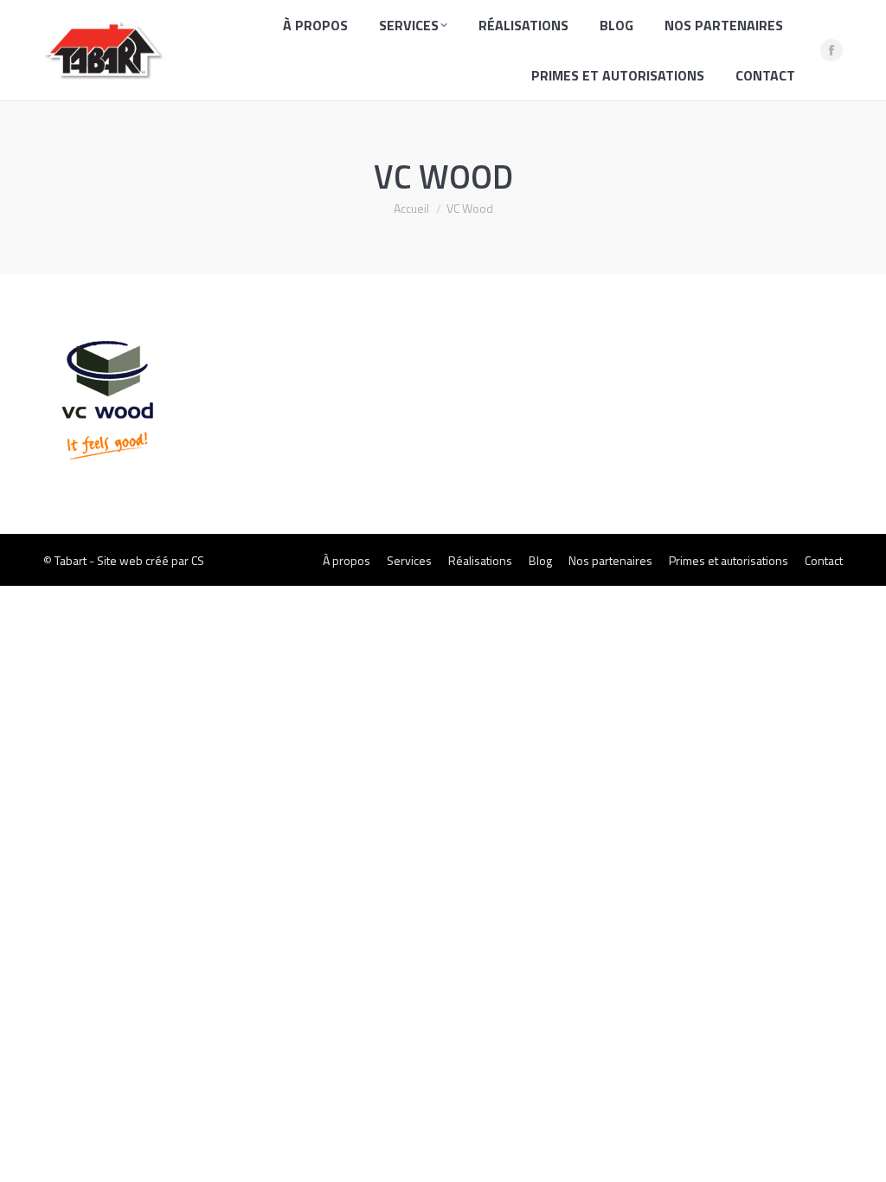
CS (197, 560)
